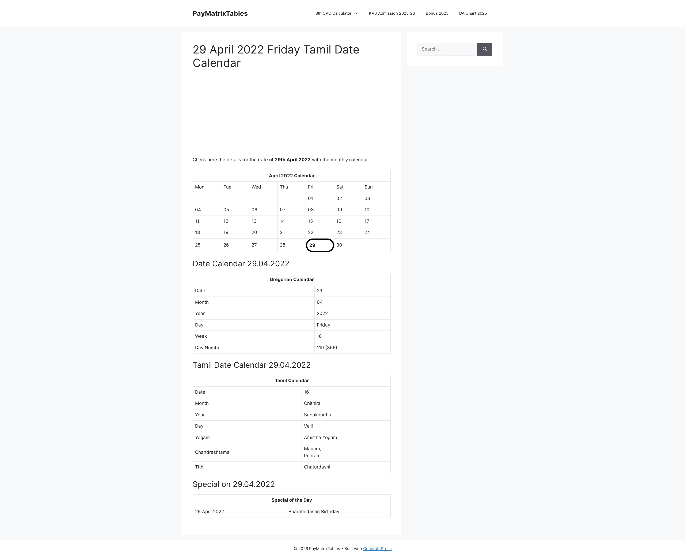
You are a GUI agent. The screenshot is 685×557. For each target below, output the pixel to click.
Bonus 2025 (437, 13)
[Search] (484, 49)
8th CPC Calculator (333, 13)
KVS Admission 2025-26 (392, 13)
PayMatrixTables (220, 13)
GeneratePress (377, 548)
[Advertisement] (292, 116)
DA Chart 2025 (473, 13)
